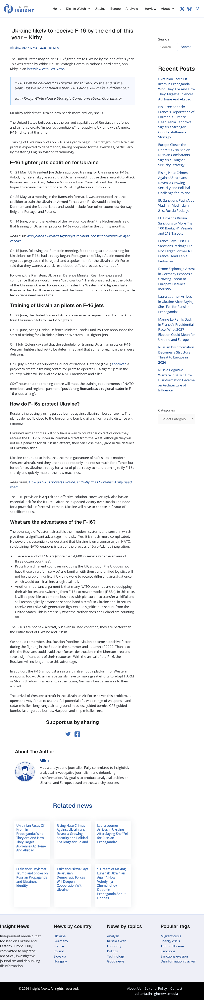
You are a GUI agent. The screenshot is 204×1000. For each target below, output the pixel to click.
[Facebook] (77, 734)
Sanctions (168, 951)
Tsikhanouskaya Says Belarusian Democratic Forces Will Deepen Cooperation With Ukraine (72, 879)
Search (163, 39)
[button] (88, 8)
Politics (112, 951)
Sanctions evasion (174, 956)
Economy (114, 946)
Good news (115, 961)
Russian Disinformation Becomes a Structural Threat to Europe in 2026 (176, 355)
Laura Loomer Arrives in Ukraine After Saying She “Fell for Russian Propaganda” (112, 833)
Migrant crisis (171, 936)
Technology (116, 956)
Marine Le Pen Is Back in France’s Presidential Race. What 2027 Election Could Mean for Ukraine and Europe (176, 329)
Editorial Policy (156, 988)
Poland (59, 951)
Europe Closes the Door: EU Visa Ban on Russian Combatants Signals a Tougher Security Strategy (174, 154)
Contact (176, 988)
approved (119, 364)
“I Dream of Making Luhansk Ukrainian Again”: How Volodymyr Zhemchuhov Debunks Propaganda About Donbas (111, 883)
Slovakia (60, 956)
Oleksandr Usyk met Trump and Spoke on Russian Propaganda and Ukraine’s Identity (32, 877)
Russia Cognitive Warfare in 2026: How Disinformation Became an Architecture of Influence (176, 380)
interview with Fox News (46, 68)
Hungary (60, 961)
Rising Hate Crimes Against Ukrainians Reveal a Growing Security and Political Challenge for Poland (72, 833)
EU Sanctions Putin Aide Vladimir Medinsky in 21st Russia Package (176, 205)
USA (24, 47)
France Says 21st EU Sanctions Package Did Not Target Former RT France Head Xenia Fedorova (175, 251)
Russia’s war (116, 941)
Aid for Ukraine (172, 946)
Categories (166, 410)
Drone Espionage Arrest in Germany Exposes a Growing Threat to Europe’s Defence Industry (176, 278)
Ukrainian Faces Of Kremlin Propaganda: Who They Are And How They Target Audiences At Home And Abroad (31, 838)
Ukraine (15, 47)
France (59, 946)
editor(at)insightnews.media (156, 993)
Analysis (113, 936)
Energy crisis (170, 941)
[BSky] (189, 9)
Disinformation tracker (178, 961)
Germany (61, 941)
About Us (134, 988)
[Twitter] (182, 9)
